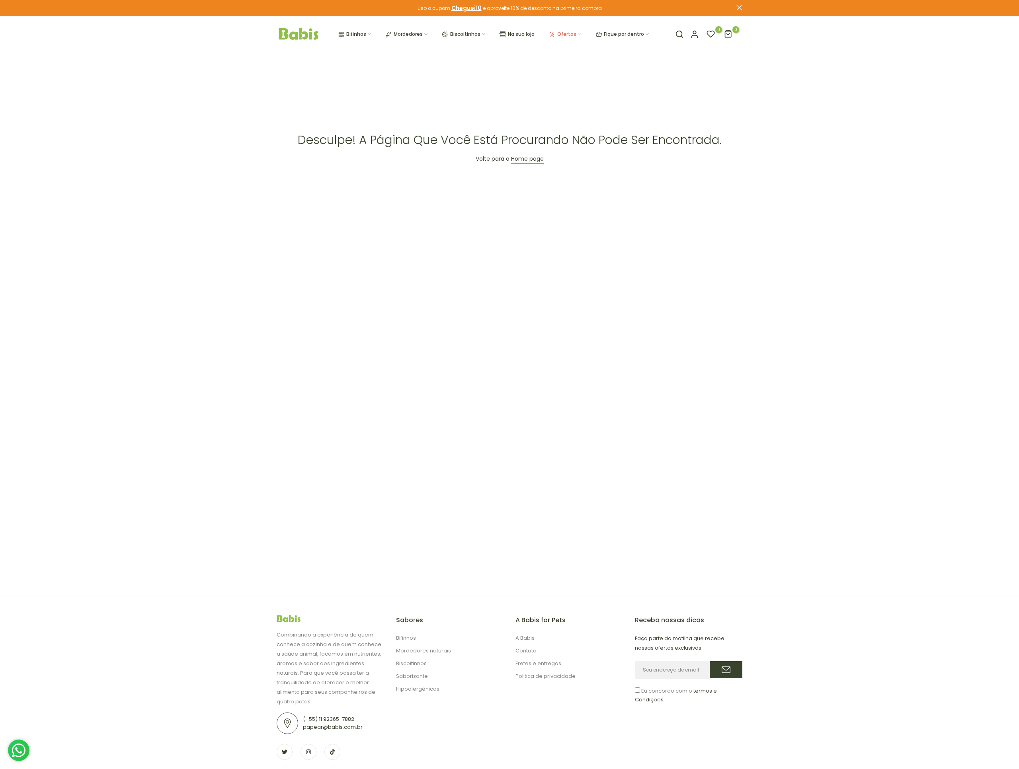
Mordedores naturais (423, 650)
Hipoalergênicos (417, 689)
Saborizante (412, 676)
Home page (527, 159)
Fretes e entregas (538, 663)
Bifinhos (356, 34)
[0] (711, 34)
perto (280, 8)
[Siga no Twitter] (285, 752)
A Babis (525, 638)
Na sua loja (521, 34)
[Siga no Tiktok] (332, 752)
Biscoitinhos (465, 34)
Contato (526, 650)
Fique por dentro (624, 34)
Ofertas (566, 34)
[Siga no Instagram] (308, 752)
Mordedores (408, 34)
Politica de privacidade (545, 676)
